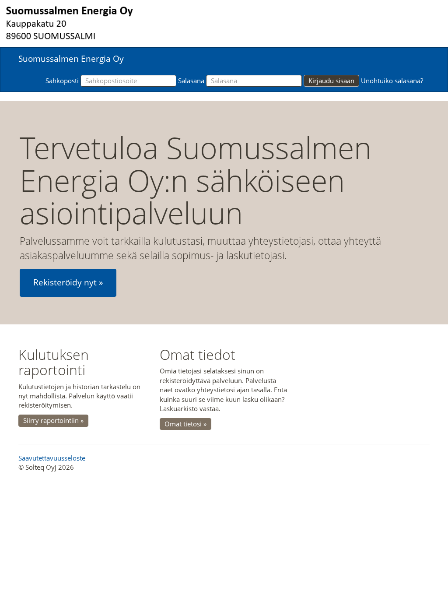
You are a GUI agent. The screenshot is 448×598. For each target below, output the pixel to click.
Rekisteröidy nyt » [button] (68, 282)
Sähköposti (62, 80)
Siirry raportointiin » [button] (53, 420)
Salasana (191, 80)
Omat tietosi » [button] (185, 423)
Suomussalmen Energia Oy (71, 58)
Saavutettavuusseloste (51, 458)
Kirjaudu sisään (331, 80)
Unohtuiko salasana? (392, 80)
